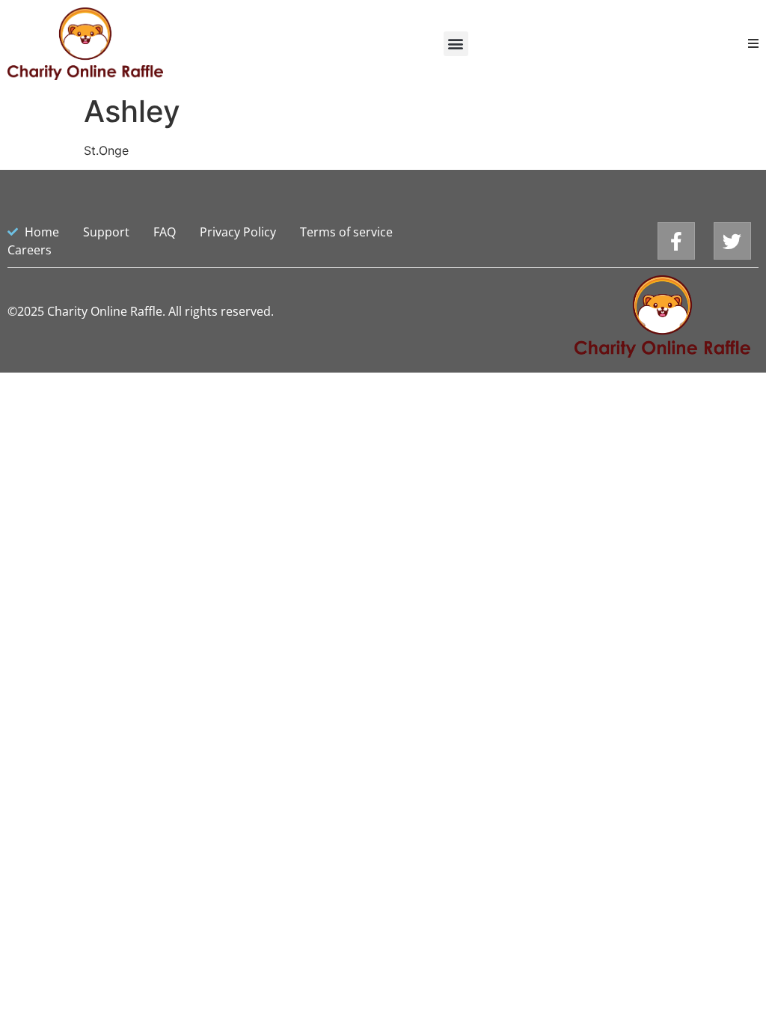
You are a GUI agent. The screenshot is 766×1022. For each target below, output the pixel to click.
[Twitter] (732, 241)
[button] (456, 43)
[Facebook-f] (676, 241)
